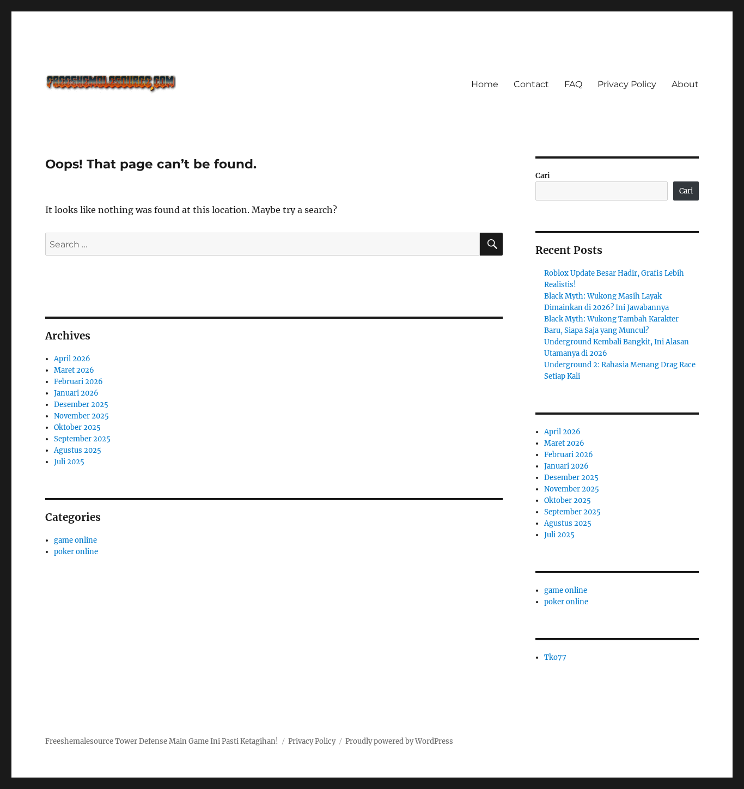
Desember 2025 (81, 404)
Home (484, 84)
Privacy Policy (626, 84)
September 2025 (82, 439)
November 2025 (81, 416)
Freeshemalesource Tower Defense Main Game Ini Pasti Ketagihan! (161, 741)
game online (75, 540)
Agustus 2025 (77, 450)
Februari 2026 (78, 381)
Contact (531, 84)
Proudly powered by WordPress (399, 741)
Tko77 (555, 657)
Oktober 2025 (77, 427)
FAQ (573, 84)
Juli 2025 (69, 461)
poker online (76, 551)
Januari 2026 (76, 393)
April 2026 (72, 358)
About (685, 84)
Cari (542, 175)
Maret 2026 (74, 370)
